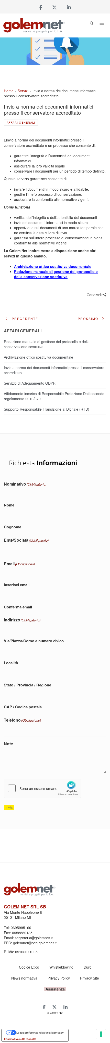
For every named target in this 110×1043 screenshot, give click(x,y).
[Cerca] (91, 24)
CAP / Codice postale (23, 707)
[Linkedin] (68, 7)
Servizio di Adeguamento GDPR (30, 383)
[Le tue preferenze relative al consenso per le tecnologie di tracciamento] (101, 1034)
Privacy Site (89, 978)
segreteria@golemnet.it (34, 937)
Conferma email (18, 607)
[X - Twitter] (54, 7)
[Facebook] (40, 7)
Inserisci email (16, 585)
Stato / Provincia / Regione (27, 685)
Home (9, 90)
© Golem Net (55, 1012)
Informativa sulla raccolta (20, 1038)
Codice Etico (29, 967)
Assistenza (55, 989)
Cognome (12, 527)
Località (11, 663)
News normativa (24, 978)
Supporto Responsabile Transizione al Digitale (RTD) (46, 409)
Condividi (95, 294)
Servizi (23, 90)
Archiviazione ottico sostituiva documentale (38, 357)
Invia (9, 807)
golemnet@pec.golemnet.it (35, 942)
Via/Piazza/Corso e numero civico (34, 641)
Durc (87, 967)
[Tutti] (55, 317)
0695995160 (21, 927)
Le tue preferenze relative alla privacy (40, 1032)
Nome (9, 505)
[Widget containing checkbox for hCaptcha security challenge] (42, 788)
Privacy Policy (59, 978)
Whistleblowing (61, 967)
